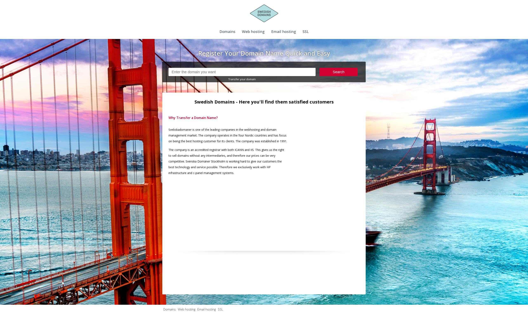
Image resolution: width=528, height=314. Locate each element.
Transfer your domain (242, 79)
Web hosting (253, 31)
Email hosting (283, 31)
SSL (306, 31)
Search (338, 72)
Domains (227, 31)
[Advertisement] (328, 177)
